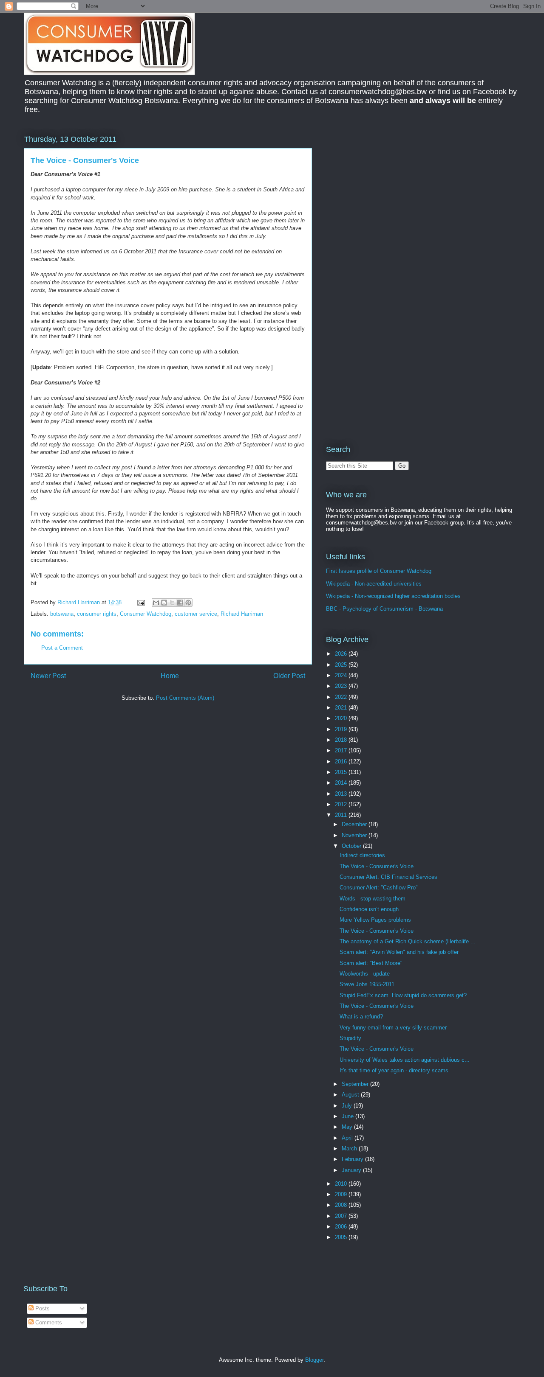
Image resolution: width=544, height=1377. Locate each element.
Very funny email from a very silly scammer (393, 1027)
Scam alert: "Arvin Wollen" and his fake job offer (399, 952)
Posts (42, 1308)
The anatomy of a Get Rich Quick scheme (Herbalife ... (408, 941)
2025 (341, 665)
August (351, 1094)
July (348, 1105)
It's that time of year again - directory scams (394, 1070)
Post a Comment (62, 648)
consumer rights (96, 614)
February (353, 1159)
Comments (48, 1322)
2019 (341, 729)
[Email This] (156, 602)
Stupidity (350, 1038)
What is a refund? (361, 1016)
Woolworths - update (365, 973)
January (352, 1170)
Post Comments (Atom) (185, 698)
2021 (341, 707)
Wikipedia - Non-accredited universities (374, 584)
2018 (341, 740)
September (356, 1084)
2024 (341, 675)
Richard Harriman (242, 614)
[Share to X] (172, 602)
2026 (341, 654)
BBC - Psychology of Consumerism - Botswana (384, 609)
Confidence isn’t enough (369, 909)
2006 (341, 1226)
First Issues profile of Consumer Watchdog (378, 571)
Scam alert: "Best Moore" (371, 963)
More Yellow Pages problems (375, 920)
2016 (341, 761)
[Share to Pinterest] (188, 602)
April (348, 1138)
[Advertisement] (397, 192)
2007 (341, 1216)
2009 (341, 1194)
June (348, 1116)
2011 (341, 815)
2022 (341, 697)
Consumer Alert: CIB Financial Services (388, 877)
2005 (341, 1237)
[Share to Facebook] (180, 602)
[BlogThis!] (164, 602)
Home (170, 675)
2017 (341, 750)
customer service (196, 614)
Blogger (314, 1360)
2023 (341, 686)
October (352, 846)
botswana (62, 614)
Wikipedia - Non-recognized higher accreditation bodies (393, 596)
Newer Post (48, 675)
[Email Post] (140, 602)
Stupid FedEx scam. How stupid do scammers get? (403, 995)
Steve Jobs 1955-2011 (367, 984)
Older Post (289, 675)
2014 (341, 783)
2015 (341, 772)
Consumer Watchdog (145, 614)
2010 (341, 1184)
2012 (341, 804)
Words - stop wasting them (372, 898)
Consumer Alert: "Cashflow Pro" (379, 887)
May (348, 1127)
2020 (341, 718)
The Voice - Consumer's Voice (377, 866)
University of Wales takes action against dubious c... (405, 1060)
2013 (341, 794)
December (355, 824)
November (355, 835)
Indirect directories (362, 855)
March (350, 1148)
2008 (341, 1205)
